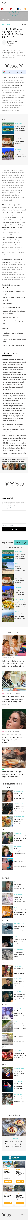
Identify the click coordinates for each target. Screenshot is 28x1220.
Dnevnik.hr (6, 9)
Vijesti (14, 9)
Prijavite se (14, 529)
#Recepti (23, 24)
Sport (21, 9)
